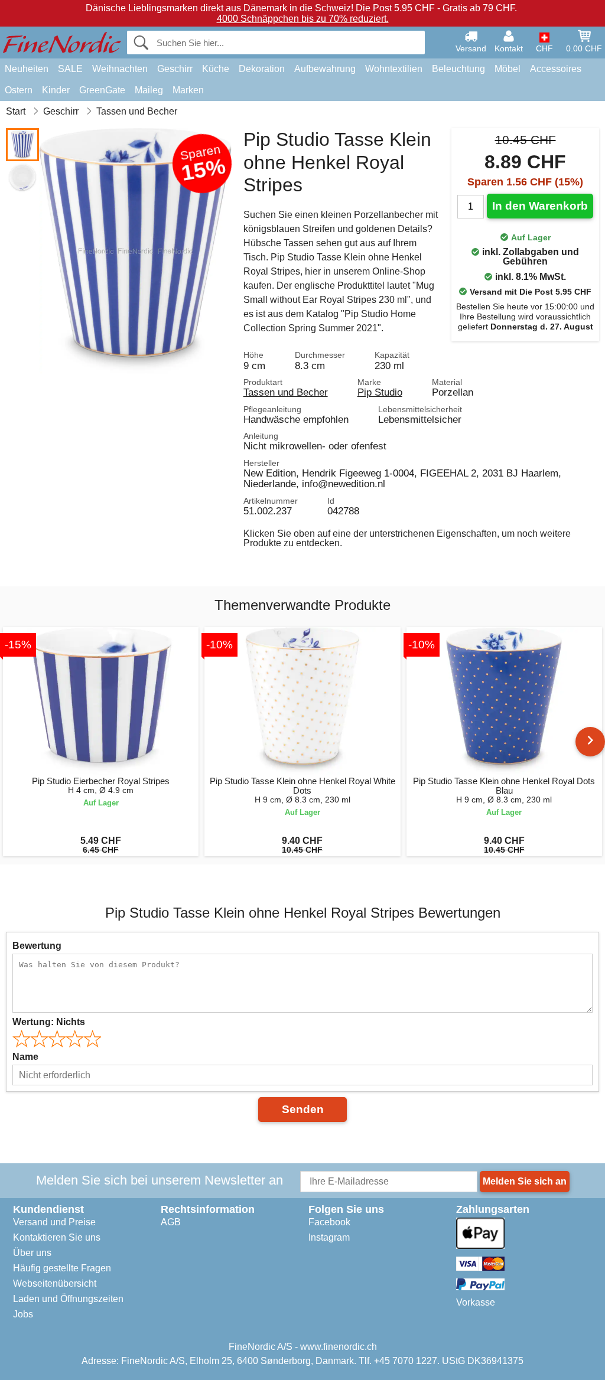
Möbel (508, 69)
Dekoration (262, 69)
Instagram (329, 1237)
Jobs (23, 1314)
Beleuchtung (458, 69)
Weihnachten (120, 69)
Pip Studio (379, 392)
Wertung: (48, 1022)
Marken (188, 90)
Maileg (149, 90)
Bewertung (36, 946)
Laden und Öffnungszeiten (68, 1299)
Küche (215, 69)
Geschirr (175, 69)
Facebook (329, 1222)
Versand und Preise (54, 1222)
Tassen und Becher (285, 392)
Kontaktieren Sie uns (56, 1237)
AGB (171, 1222)
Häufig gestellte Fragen (62, 1268)
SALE (70, 69)
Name (25, 1057)
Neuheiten (26, 69)
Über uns (32, 1253)
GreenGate (102, 90)
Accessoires (555, 69)
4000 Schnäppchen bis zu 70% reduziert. (303, 19)
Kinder (56, 90)
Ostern (18, 90)
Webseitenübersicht (54, 1283)
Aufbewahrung (325, 69)
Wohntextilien (393, 69)
